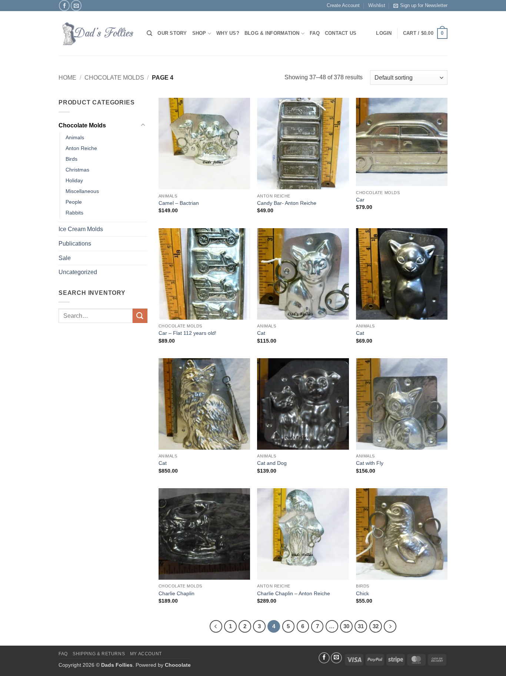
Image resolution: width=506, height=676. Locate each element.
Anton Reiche (81, 148)
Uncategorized (78, 272)
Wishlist (376, 5)
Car (360, 200)
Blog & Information (272, 33)
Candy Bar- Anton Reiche (286, 203)
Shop (199, 33)
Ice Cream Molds (81, 229)
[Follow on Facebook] (64, 5)
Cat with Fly (369, 463)
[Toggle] (143, 125)
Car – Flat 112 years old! (187, 333)
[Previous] (216, 626)
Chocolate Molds (114, 77)
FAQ (315, 33)
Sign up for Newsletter (423, 5)
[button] (425, 33)
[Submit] (140, 316)
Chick (362, 593)
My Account (146, 653)
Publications (75, 243)
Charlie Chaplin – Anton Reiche (293, 593)
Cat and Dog (272, 463)
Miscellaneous (82, 191)
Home (67, 77)
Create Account (343, 5)
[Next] (390, 626)
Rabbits (74, 213)
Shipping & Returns (99, 653)
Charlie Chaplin (176, 593)
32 (376, 626)
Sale (65, 258)
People (74, 202)
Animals (75, 137)
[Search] (149, 33)
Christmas (77, 170)
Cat (261, 333)
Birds (71, 159)
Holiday (74, 180)
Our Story (172, 33)
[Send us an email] (76, 5)
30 (346, 626)
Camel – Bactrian (179, 203)
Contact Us (341, 33)
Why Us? (227, 33)
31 (361, 626)
